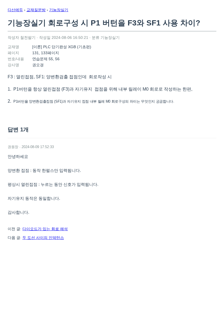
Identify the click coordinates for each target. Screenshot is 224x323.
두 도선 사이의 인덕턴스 (43, 237)
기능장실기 (58, 10)
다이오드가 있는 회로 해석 (45, 229)
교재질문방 (36, 10)
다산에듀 (15, 10)
